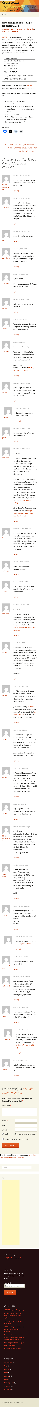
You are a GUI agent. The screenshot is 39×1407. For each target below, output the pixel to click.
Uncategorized (9, 1383)
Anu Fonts (30, 707)
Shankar (4, 652)
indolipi (32, 29)
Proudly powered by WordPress (12, 1403)
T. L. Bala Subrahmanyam (6, 187)
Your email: (7, 1283)
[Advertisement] (11, 1212)
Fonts (20, 29)
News (6, 1379)
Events (6, 1369)
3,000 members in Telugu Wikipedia (18, 144)
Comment (6, 1106)
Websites (7, 1386)
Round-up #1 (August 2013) (12, 1348)
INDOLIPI (5, 37)
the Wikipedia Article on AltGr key (25, 1045)
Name (5, 1121)
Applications (8, 1362)
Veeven (15, 31)
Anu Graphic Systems (23, 944)
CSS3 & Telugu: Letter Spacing (14, 1310)
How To (6, 1376)
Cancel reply (36, 1091)
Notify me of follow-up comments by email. (20, 1134)
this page (30, 85)
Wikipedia (7, 1389)
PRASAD (4, 591)
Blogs (6, 1366)
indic (27, 29)
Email (5, 1125)
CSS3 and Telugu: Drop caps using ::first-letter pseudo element (14, 1329)
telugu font (5, 31)
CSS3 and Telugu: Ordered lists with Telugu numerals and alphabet (14, 1315)
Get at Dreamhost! (12, 1258)
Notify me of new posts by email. (16, 1139)
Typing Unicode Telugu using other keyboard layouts (22, 149)
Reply (17, 191)
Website (5, 1130)
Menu (4, 14)
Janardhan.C (6, 258)
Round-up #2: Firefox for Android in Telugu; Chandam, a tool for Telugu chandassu (14, 1337)
